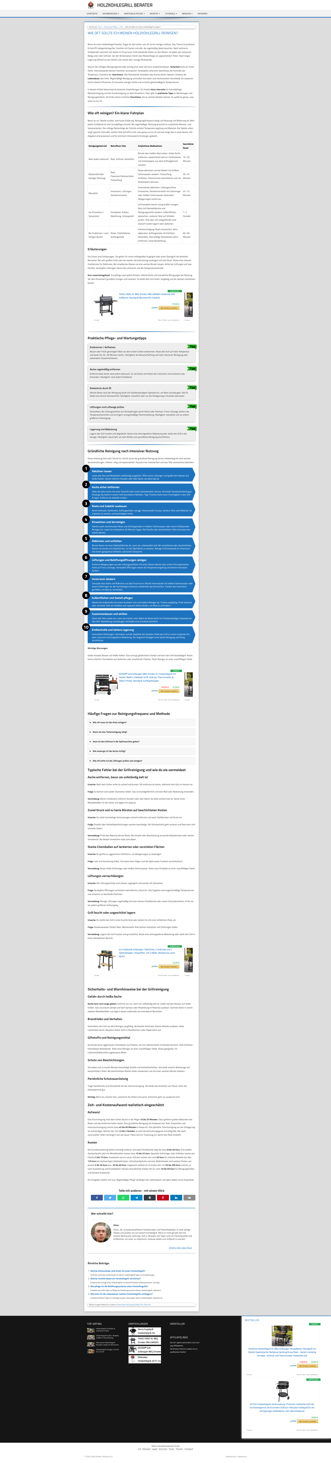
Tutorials (170, 13)
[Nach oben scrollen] (326, 1458)
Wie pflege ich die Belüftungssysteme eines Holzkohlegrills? (119, 1286)
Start (100, 27)
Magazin (186, 13)
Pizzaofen (179, 1449)
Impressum (242, 1456)
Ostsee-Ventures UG (104, 1456)
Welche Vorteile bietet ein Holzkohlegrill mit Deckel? (115, 1278)
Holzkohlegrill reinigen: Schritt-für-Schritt (107, 1350)
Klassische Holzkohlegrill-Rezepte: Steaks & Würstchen (107, 1343)
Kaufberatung (110, 13)
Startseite (92, 13)
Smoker (171, 1449)
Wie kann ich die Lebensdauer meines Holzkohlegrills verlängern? (121, 1294)
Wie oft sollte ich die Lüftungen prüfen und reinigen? (117, 760)
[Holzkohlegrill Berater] (89, 8)
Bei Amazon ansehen (169, 308)
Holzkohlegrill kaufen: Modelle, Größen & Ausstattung (107, 1336)
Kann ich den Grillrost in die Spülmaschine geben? (116, 741)
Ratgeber (202, 13)
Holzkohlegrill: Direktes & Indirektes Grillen (105, 1329)
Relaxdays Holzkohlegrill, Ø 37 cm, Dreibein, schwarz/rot (149, 1361)
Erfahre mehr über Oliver (180, 1247)
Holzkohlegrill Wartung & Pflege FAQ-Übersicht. (133, 1304)
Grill (139, 1449)
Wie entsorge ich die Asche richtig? (109, 751)
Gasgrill (154, 1449)
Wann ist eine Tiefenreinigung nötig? (110, 732)
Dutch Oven (163, 1449)
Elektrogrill (146, 1449)
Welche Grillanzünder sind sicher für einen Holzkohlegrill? (117, 1271)
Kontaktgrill (189, 1449)
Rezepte (154, 13)
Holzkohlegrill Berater (124, 4)
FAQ (121, 27)
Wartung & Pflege (133, 13)
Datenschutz (231, 1456)
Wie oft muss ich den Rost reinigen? (109, 722)
